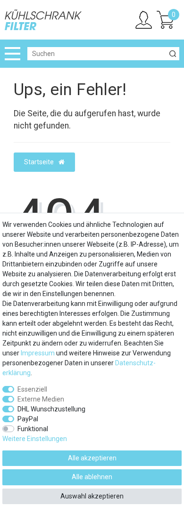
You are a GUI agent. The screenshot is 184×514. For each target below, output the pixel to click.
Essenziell (32, 389)
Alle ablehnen (92, 477)
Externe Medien (40, 399)
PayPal (27, 419)
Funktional (32, 429)
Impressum (38, 353)
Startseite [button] (39, 162)
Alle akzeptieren (92, 458)
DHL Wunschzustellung (51, 409)
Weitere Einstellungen (34, 438)
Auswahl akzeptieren (92, 496)
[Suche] (172, 53)
